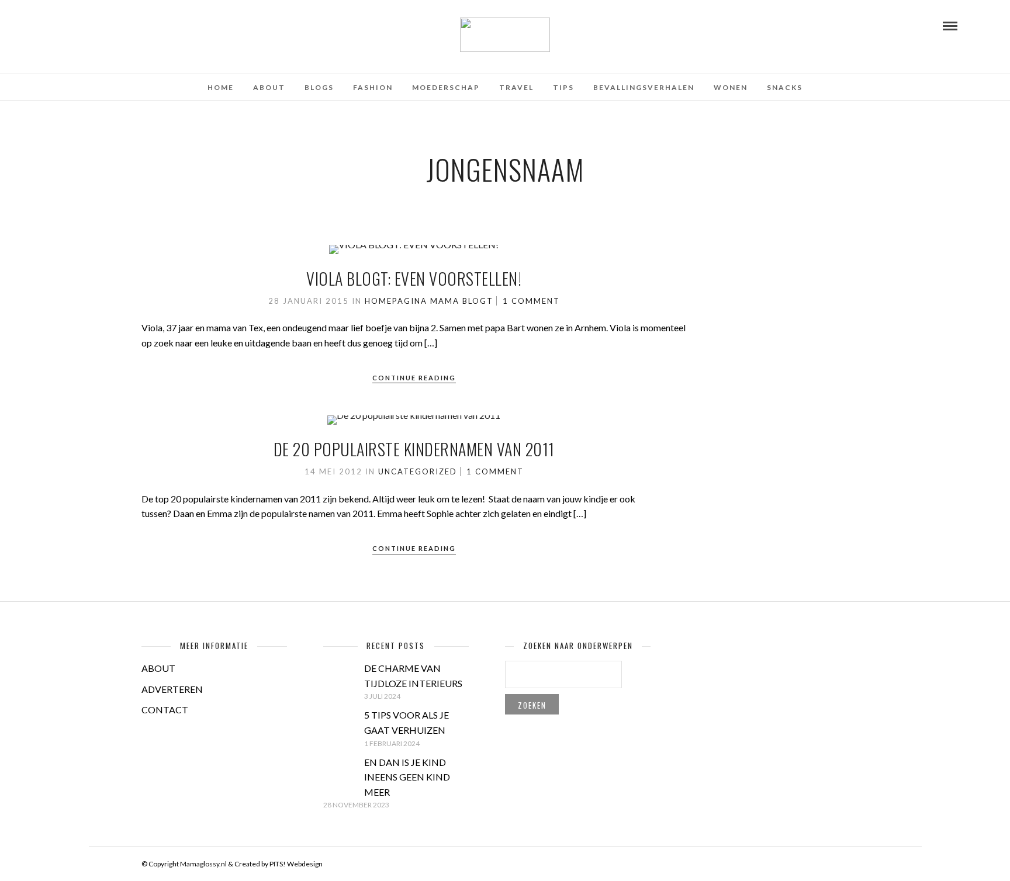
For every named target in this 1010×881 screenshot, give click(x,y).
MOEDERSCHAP (446, 87)
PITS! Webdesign (296, 863)
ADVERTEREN (172, 689)
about (269, 87)
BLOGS (319, 87)
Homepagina (396, 301)
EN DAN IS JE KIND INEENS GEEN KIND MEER (407, 777)
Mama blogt (461, 301)
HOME (220, 87)
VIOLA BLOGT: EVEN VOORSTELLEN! (413, 278)
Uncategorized (417, 471)
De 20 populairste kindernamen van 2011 (414, 449)
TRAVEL (516, 87)
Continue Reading (414, 377)
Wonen (731, 87)
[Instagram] (104, 25)
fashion (373, 87)
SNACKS (785, 87)
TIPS (563, 87)
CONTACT (164, 709)
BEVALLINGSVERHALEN (643, 87)
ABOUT (158, 668)
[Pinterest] (88, 25)
